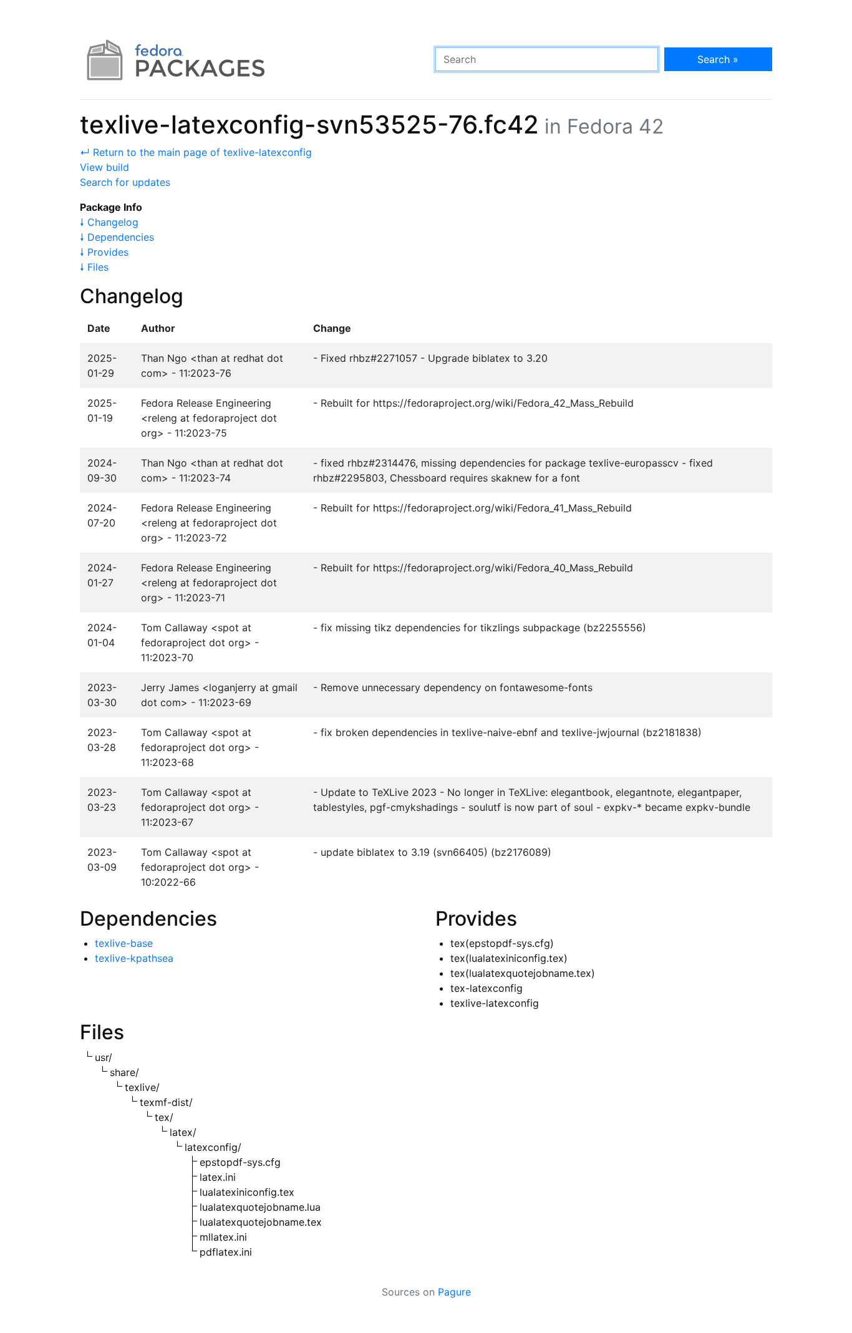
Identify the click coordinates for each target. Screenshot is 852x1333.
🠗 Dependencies (117, 237)
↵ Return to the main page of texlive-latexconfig (196, 152)
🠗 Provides (104, 252)
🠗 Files (94, 267)
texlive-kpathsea (134, 958)
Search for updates (125, 182)
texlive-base (124, 943)
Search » (717, 59)
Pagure (454, 1292)
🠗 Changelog (109, 222)
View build (104, 167)
